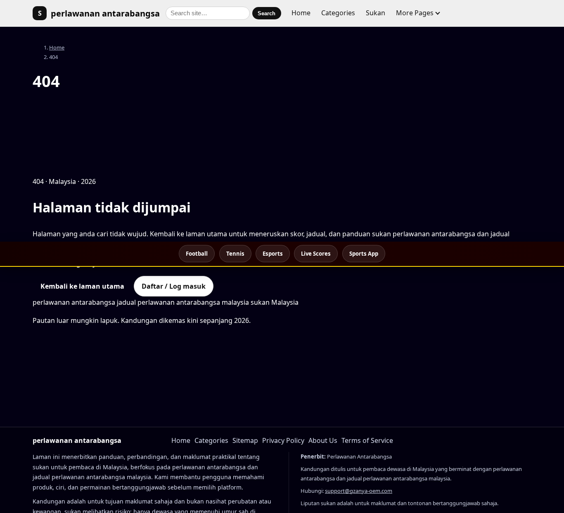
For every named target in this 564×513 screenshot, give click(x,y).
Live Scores (316, 253)
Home (300, 12)
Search (266, 13)
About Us (322, 440)
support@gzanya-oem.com (358, 490)
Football (197, 253)
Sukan (375, 12)
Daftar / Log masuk (174, 286)
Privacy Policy (283, 440)
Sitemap (245, 440)
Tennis (235, 253)
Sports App (363, 253)
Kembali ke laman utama (82, 286)
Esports (273, 253)
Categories (338, 12)
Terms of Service (367, 440)
